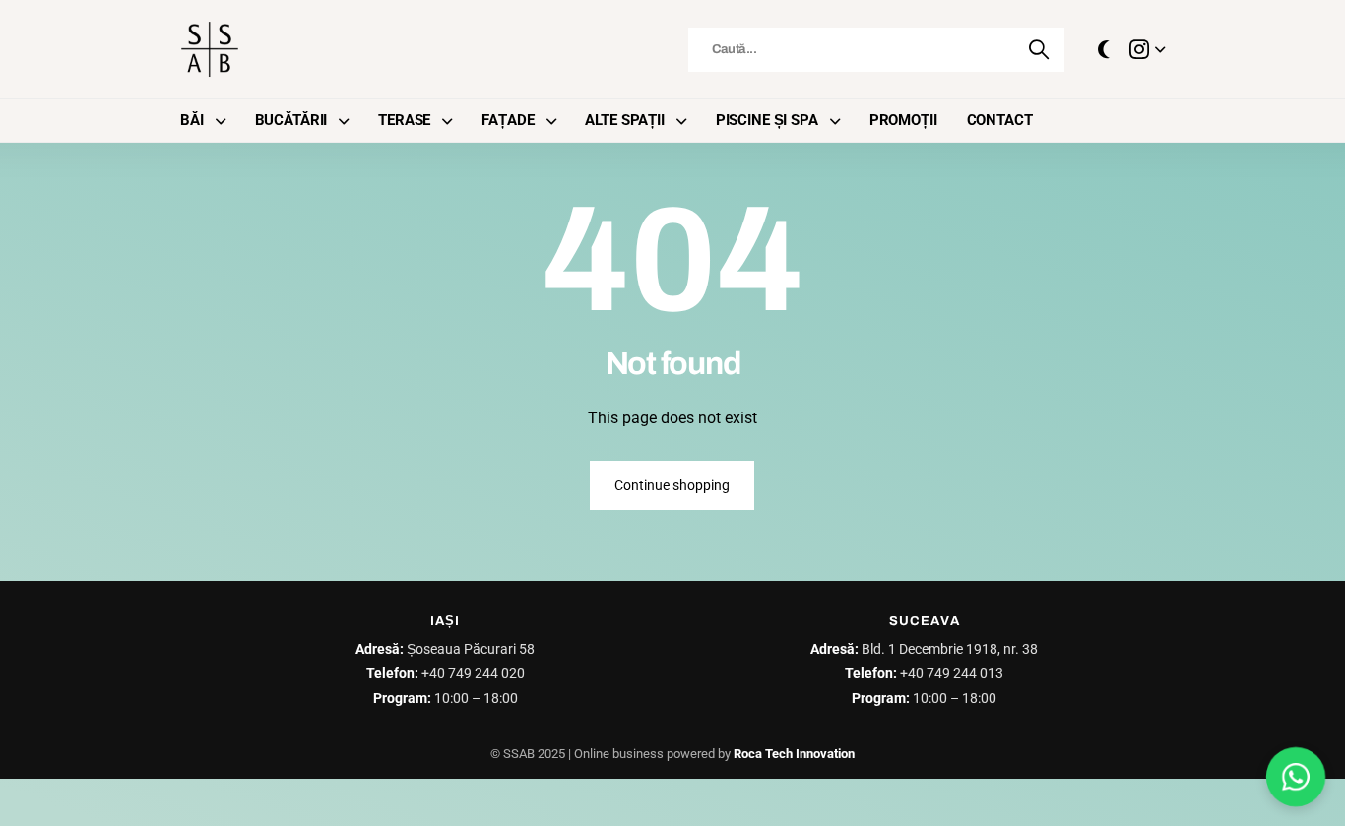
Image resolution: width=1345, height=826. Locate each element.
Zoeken (1039, 50)
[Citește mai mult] (1147, 49)
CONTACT (1000, 120)
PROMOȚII (903, 120)
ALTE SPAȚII (624, 120)
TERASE (404, 120)
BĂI (192, 120)
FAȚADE (507, 120)
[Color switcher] (1104, 49)
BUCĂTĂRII (291, 120)
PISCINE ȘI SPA (767, 120)
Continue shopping (672, 485)
